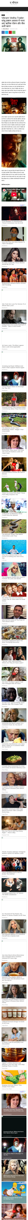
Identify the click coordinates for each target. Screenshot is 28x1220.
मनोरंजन (7, 12)
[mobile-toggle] (2, 9)
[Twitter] (6, 32)
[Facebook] (3, 32)
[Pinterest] (10, 32)
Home (3, 12)
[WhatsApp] (13, 32)
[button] (26, 9)
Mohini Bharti (6, 28)
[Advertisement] (14, 67)
